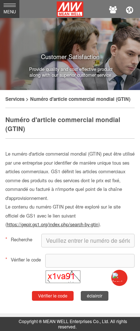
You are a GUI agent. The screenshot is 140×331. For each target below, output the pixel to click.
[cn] (130, 9)
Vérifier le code (23, 259)
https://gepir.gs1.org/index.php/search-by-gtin (52, 224)
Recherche (18, 239)
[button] (63, 281)
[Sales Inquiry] (119, 278)
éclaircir (94, 295)
